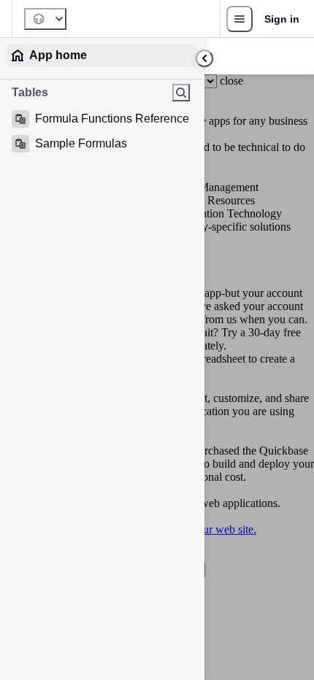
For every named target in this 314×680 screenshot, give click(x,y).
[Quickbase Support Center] (45, 19)
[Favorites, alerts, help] (239, 19)
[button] (185, 119)
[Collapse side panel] (204, 58)
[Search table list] (181, 92)
